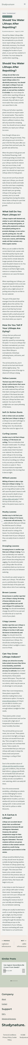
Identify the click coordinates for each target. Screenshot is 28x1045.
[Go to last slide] (4, 971)
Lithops (14, 771)
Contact (4, 1004)
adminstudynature (9, 31)
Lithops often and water (10, 499)
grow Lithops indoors (9, 701)
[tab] (12, 980)
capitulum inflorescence (6, 943)
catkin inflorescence (21, 943)
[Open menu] (24, 4)
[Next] (23, 971)
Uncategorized (7, 16)
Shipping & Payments (9, 1019)
